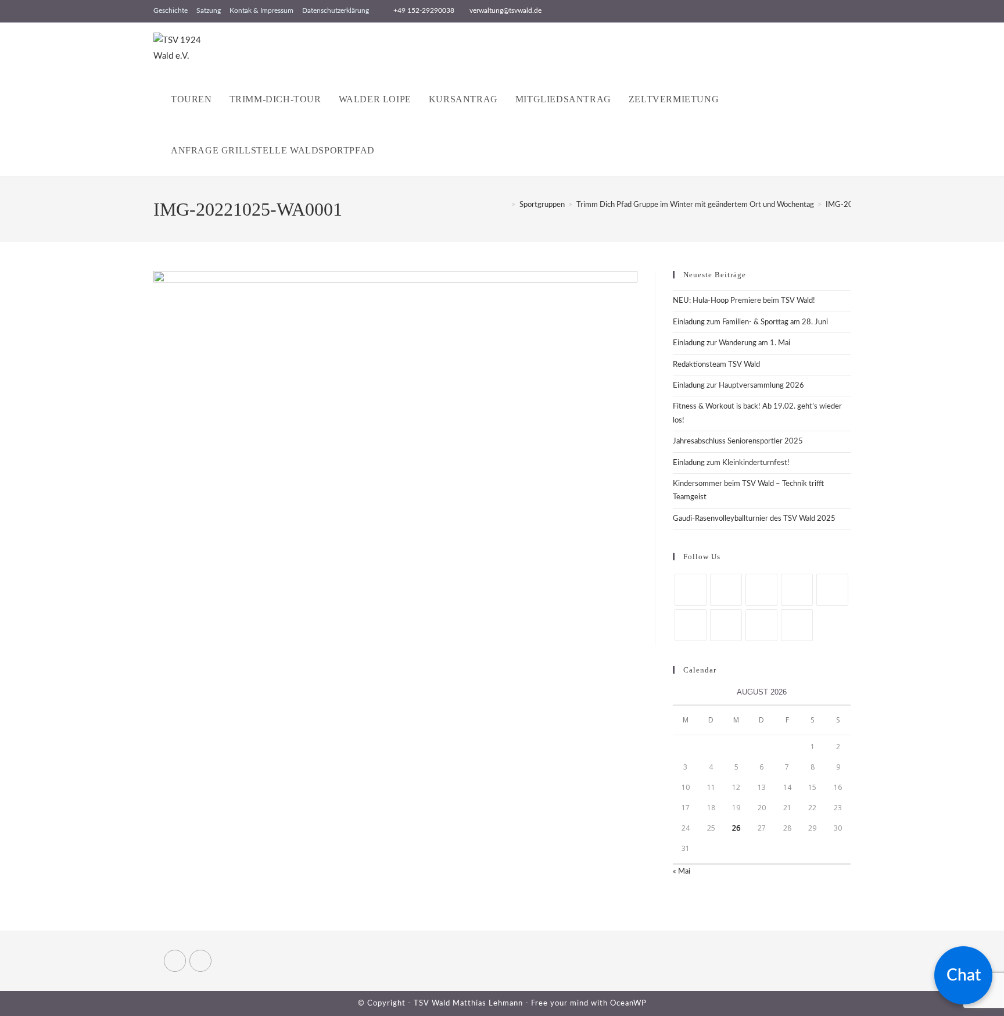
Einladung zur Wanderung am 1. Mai (731, 343)
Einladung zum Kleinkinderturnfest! (731, 463)
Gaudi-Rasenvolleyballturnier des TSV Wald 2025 (754, 519)
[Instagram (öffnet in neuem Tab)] (834, 11)
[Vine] (726, 625)
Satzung (208, 10)
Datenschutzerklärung (335, 10)
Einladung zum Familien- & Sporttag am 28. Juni (750, 322)
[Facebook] (726, 590)
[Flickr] (691, 625)
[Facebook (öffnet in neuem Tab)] (820, 11)
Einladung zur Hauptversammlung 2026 (738, 385)
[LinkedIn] (797, 590)
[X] (691, 590)
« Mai (681, 871)
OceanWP (628, 1003)
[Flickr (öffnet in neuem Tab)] (846, 11)
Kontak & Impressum (261, 10)
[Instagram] (761, 590)
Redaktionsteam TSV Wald (716, 365)
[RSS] (797, 625)
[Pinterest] (832, 590)
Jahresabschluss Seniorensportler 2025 (738, 441)
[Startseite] (505, 205)
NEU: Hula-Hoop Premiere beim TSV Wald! (744, 301)
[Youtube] (761, 625)
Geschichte (170, 10)
